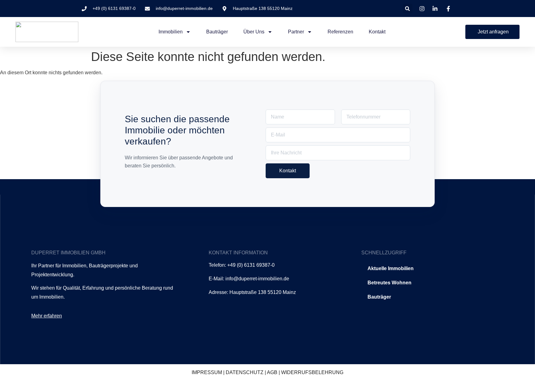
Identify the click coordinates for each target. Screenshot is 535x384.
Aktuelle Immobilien (391, 268)
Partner (296, 31)
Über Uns (253, 31)
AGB (272, 372)
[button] (407, 8)
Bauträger (217, 31)
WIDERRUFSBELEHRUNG (312, 372)
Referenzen (340, 31)
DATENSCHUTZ (244, 372)
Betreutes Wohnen (389, 282)
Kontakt (377, 31)
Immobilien (171, 31)
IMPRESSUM (207, 372)
